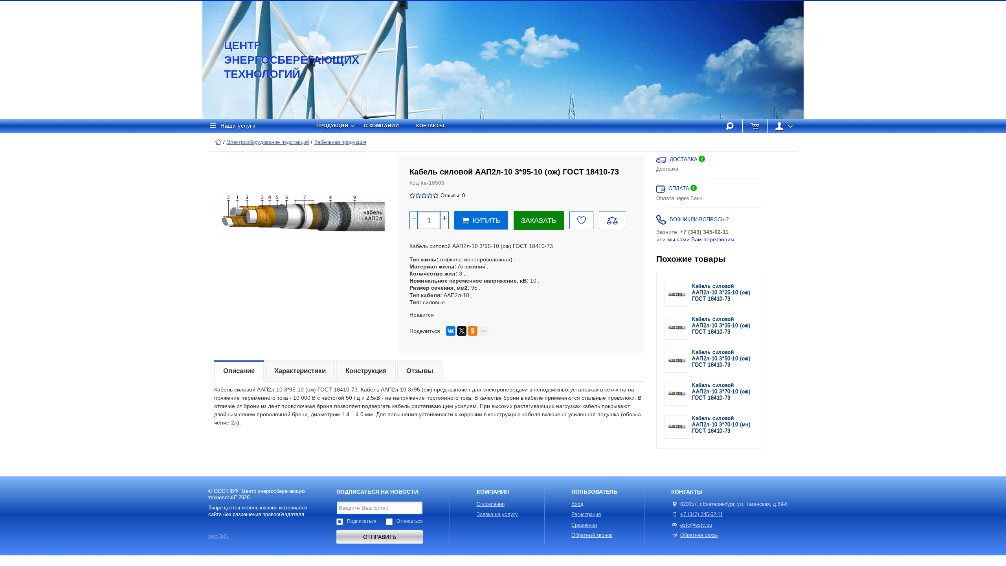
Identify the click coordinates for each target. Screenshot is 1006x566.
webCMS (218, 536)
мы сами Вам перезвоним (700, 239)
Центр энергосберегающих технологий (283, 59)
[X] (461, 331)
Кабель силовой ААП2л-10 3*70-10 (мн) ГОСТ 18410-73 (721, 424)
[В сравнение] (612, 220)
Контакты (430, 126)
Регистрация (586, 514)
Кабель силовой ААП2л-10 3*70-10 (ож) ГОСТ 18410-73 (721, 391)
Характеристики (300, 371)
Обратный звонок (591, 535)
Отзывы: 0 (453, 195)
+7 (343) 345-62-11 (701, 514)
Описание (239, 371)
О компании (381, 126)
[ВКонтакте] (450, 331)
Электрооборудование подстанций (268, 142)
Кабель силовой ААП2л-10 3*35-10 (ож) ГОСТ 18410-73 (721, 325)
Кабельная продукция (340, 142)
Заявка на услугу (497, 514)
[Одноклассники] (472, 331)
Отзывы (419, 371)
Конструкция (366, 371)
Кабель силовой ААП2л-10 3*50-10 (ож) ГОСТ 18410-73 (721, 358)
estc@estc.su (696, 525)
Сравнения (584, 525)
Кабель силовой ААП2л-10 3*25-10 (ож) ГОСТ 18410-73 (721, 292)
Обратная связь (699, 535)
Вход (577, 504)
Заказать (538, 220)
